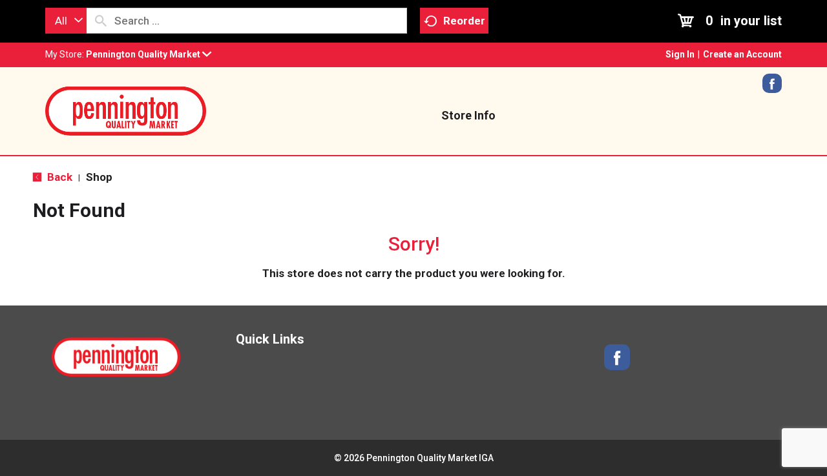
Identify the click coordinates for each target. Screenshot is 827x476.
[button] (148, 54)
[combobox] (66, 21)
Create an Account (742, 54)
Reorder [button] (464, 20)
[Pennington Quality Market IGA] (126, 109)
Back (58, 177)
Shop (99, 177)
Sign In (680, 54)
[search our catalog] (101, 21)
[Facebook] (772, 87)
